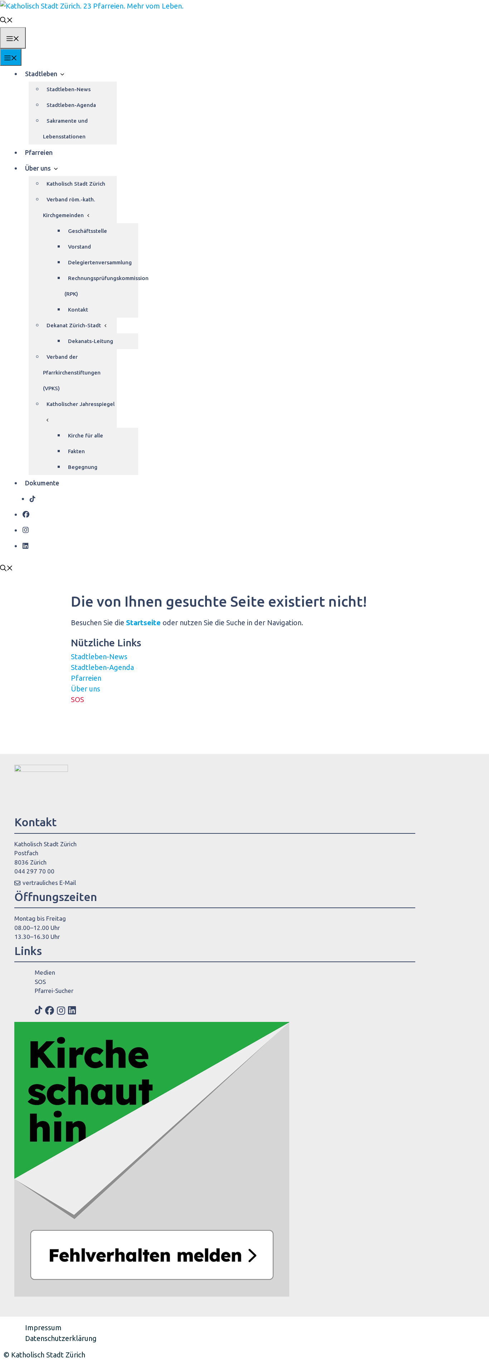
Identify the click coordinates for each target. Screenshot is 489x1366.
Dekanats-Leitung (90, 341)
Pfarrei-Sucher (54, 990)
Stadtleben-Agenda (71, 105)
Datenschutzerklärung (61, 1338)
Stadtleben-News (69, 89)
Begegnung (82, 467)
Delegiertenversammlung (100, 262)
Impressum (43, 1327)
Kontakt (78, 310)
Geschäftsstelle (87, 231)
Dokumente (42, 482)
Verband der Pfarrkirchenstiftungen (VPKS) (72, 372)
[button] (6, 19)
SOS (77, 699)
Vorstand (79, 247)
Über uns (38, 168)
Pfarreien (39, 152)
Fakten (76, 451)
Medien (45, 972)
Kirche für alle (85, 435)
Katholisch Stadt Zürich (76, 184)
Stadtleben (41, 73)
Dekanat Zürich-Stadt (74, 325)
